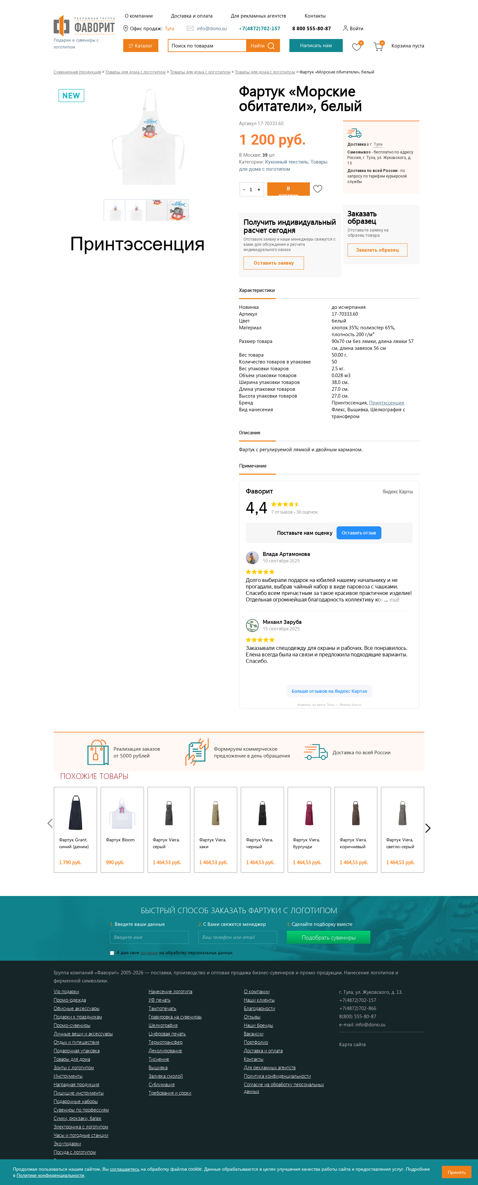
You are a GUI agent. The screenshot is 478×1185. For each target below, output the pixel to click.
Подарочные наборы (76, 1101)
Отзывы (252, 1016)
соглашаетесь (124, 1168)
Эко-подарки (67, 1143)
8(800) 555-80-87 (357, 1016)
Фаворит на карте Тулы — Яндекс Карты (329, 704)
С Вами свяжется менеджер (232, 924)
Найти (258, 45)
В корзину (288, 191)
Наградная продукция (76, 1084)
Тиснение (159, 1059)
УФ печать (159, 999)
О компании (139, 15)
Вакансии (253, 1033)
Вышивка (158, 1067)
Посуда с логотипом (75, 1152)
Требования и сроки (170, 1092)
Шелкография (163, 1025)
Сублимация (162, 1084)
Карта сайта (352, 1044)
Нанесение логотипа (170, 991)
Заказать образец (377, 250)
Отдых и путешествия (76, 1042)
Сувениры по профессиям (81, 1109)
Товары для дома (72, 1059)
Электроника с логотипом (81, 1126)
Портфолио (256, 1042)
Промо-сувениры (72, 1025)
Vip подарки (66, 991)
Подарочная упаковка (77, 1050)
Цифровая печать (167, 1033)
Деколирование (165, 1050)
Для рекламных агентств (258, 15)
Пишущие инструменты (79, 1092)
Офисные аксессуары (77, 1008)
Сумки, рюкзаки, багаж (77, 1118)
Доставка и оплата (192, 15)
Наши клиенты (259, 999)
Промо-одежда (70, 999)
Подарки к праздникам (78, 1016)
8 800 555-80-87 (311, 28)
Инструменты (68, 1076)
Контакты (315, 15)
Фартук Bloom (120, 839)
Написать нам (316, 45)
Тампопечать (162, 1008)
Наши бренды (258, 1025)
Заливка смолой (166, 1076)
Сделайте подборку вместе (319, 924)
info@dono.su (212, 28)
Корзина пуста (408, 45)
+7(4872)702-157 (259, 28)
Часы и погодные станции (81, 1135)
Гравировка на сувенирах (175, 1016)
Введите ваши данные (137, 924)
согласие (149, 952)
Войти (357, 28)
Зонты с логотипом (74, 1067)
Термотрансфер (165, 1042)
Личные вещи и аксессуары (83, 1033)
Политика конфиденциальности (277, 1076)
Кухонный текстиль (286, 162)
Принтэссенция (386, 402)
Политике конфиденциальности (50, 1175)
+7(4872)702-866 (357, 1008)
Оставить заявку (274, 263)
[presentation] (52, 823)
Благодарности (259, 1008)
